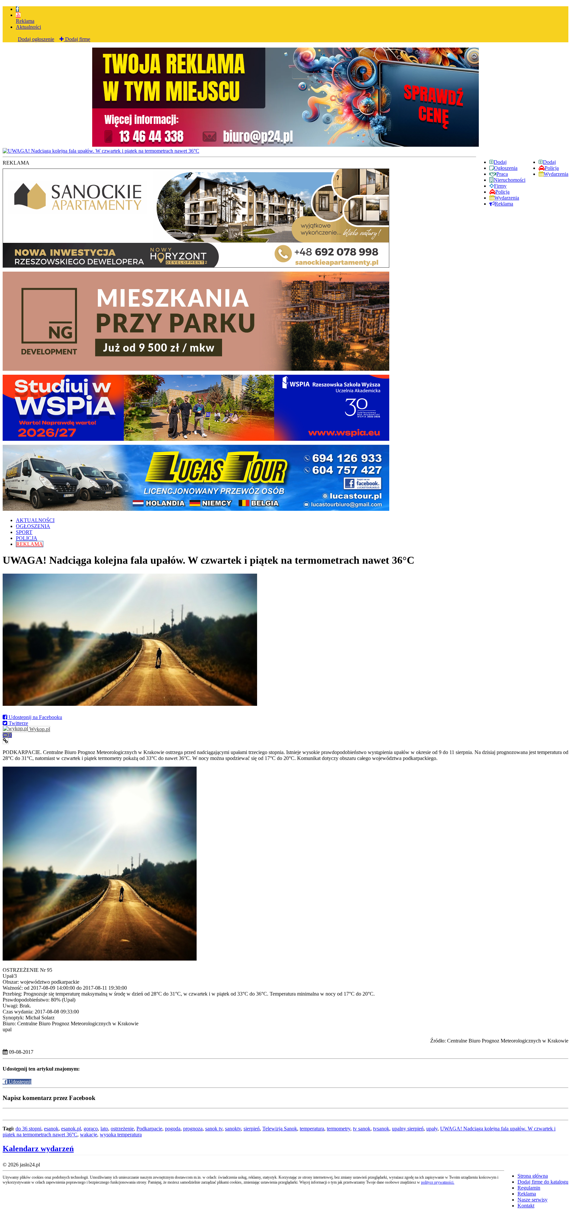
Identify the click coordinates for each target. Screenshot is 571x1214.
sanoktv (233, 1128)
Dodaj (549, 162)
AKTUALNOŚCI (35, 520)
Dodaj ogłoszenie (36, 39)
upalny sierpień (408, 1128)
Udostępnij (19, 1081)
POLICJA (26, 538)
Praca (502, 174)
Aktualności (28, 27)
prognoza (193, 1128)
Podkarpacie (149, 1128)
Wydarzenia (556, 174)
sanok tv (213, 1128)
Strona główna (532, 1176)
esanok (51, 1128)
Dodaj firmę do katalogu (542, 1182)
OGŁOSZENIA (33, 526)
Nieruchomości (509, 180)
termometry (338, 1128)
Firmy (500, 186)
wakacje (88, 1134)
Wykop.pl (39, 729)
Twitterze (17, 723)
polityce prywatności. (437, 1182)
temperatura (312, 1128)
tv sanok (361, 1128)
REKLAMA (29, 544)
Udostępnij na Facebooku (34, 717)
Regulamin (528, 1188)
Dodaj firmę (77, 39)
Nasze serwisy (532, 1199)
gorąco (91, 1128)
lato (104, 1128)
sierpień (252, 1128)
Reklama (25, 21)
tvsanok (381, 1128)
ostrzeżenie (122, 1128)
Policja (552, 168)
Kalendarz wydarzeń (38, 1148)
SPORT (24, 532)
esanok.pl (71, 1128)
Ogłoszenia (505, 168)
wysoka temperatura (121, 1134)
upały (432, 1128)
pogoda (172, 1128)
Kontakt (525, 1205)
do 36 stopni (28, 1128)
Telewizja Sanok (279, 1128)
